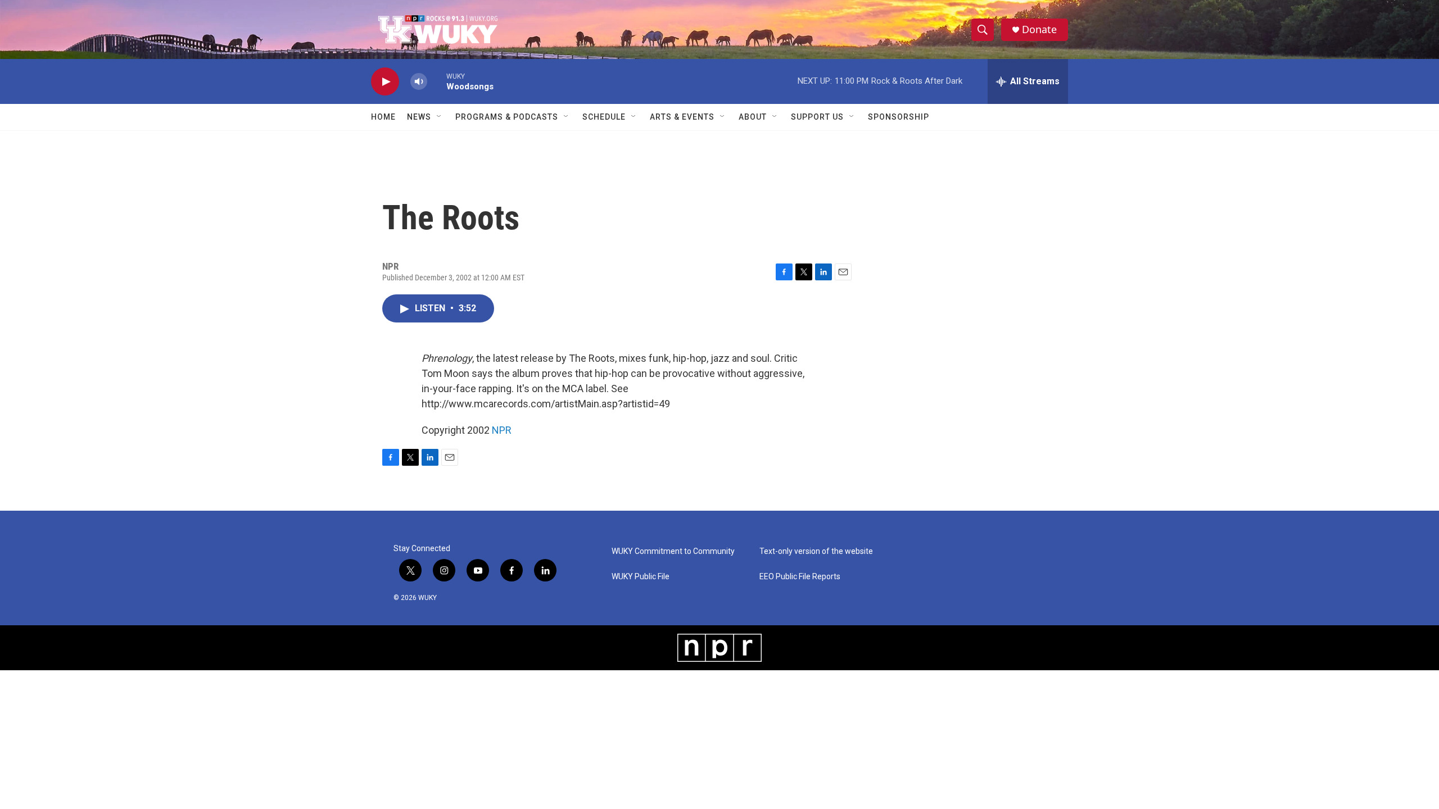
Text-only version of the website (816, 551)
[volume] (418, 81)
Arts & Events (682, 116)
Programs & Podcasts (506, 116)
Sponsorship (898, 116)
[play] (385, 81)
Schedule (604, 116)
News (419, 116)
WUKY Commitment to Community (673, 551)
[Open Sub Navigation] (439, 116)
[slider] (436, 81)
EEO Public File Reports (799, 576)
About (753, 116)
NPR (502, 430)
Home (383, 116)
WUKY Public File (640, 576)
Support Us (817, 116)
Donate (1039, 29)
